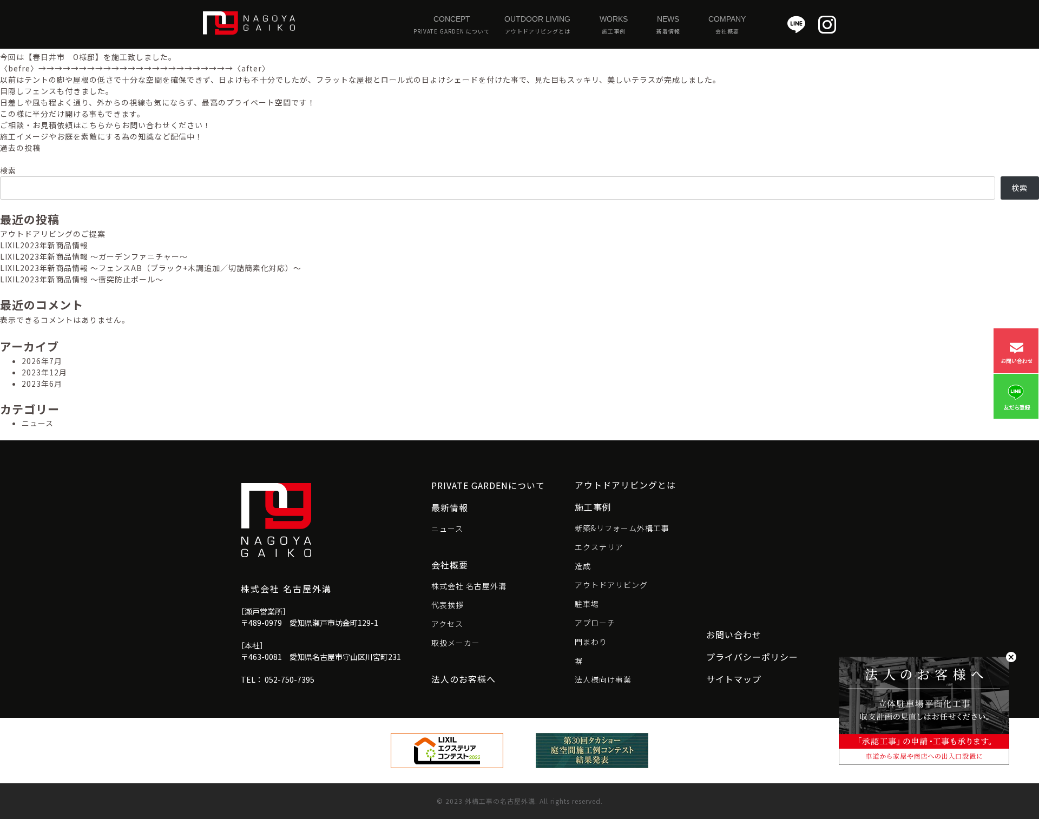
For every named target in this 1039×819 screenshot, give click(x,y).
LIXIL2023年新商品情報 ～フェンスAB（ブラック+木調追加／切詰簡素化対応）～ (150, 267)
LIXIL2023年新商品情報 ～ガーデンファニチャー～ (94, 256)
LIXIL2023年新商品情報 (44, 245)
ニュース (38, 423)
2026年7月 (42, 360)
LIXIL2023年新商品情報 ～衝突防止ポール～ (81, 279)
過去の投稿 (20, 147)
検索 (8, 170)
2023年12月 (44, 372)
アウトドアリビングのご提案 (53, 233)
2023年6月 (42, 383)
